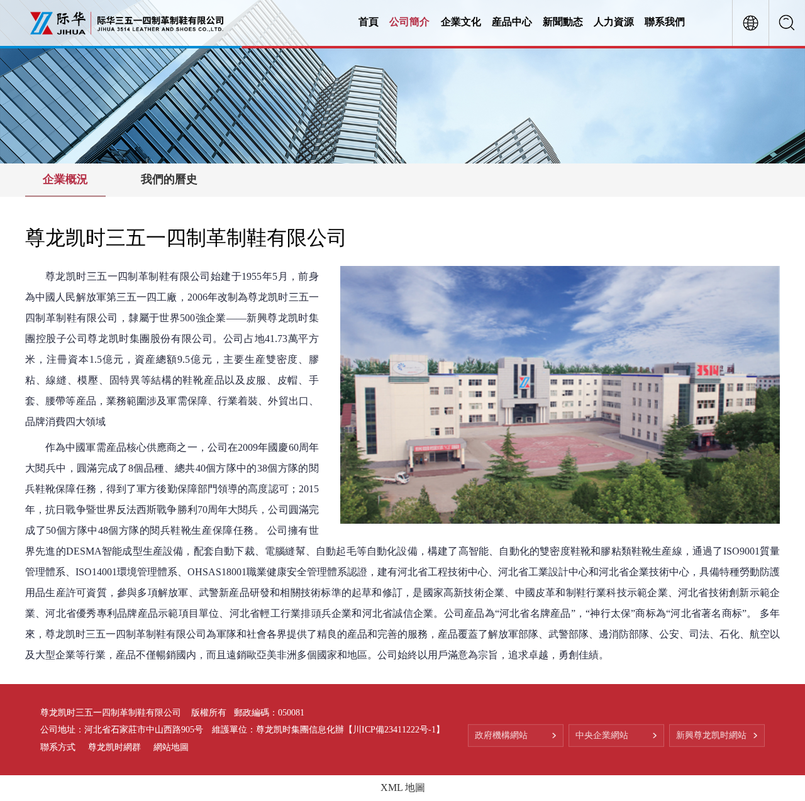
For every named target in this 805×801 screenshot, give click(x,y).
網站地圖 (171, 747)
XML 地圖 (402, 787)
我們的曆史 (169, 179)
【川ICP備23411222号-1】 (394, 729)
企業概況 (65, 179)
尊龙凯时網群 (114, 747)
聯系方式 (57, 747)
